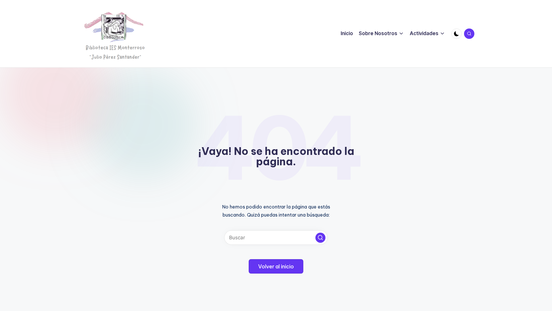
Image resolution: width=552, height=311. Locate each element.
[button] (320, 238)
